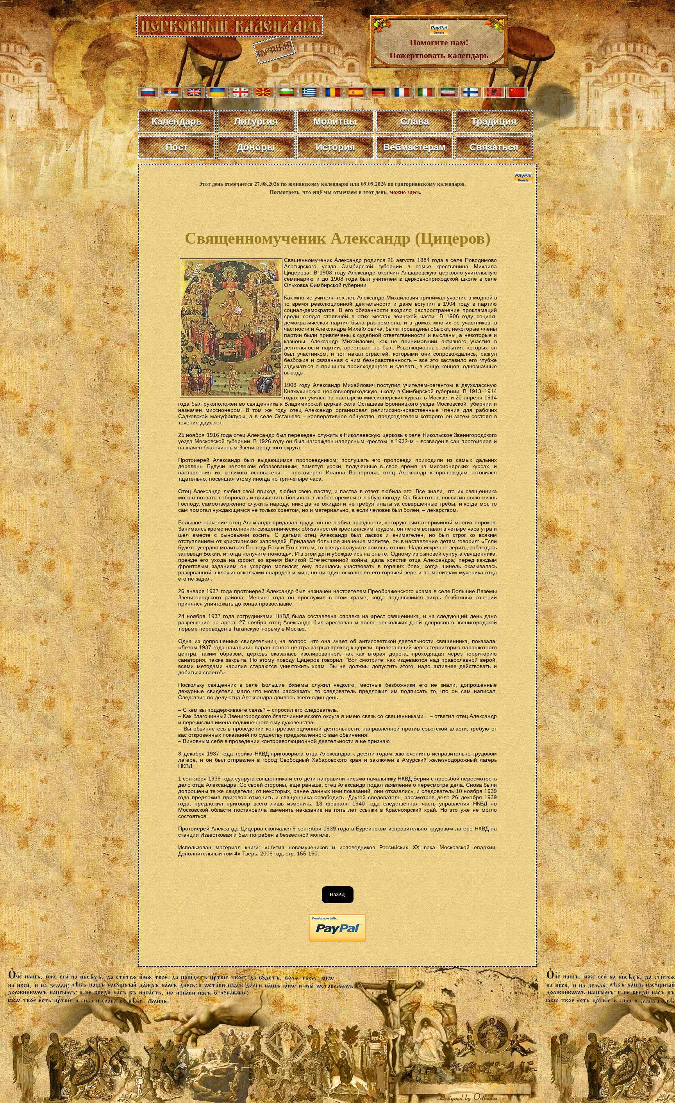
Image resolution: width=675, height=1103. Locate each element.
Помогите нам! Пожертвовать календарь (439, 48)
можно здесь (404, 192)
